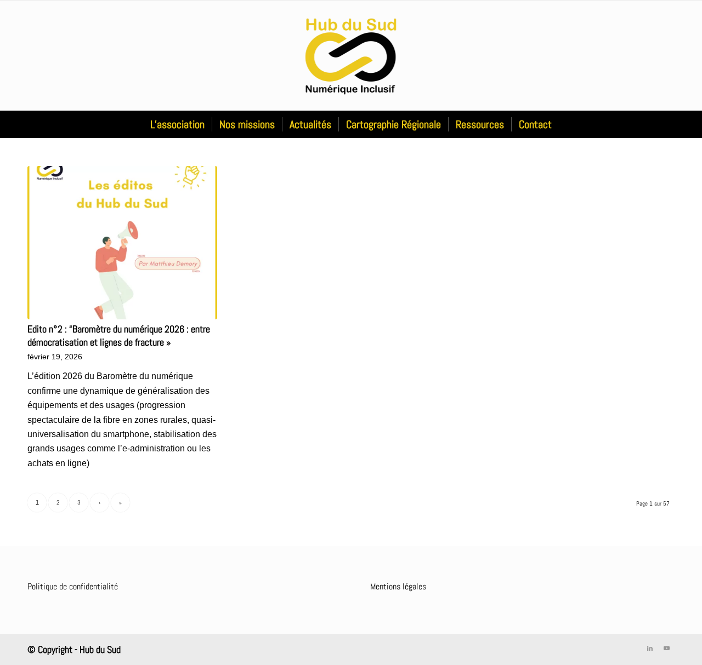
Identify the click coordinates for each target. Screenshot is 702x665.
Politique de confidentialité (72, 586)
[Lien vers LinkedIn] (650, 648)
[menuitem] (177, 124)
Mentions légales (398, 586)
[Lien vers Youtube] (666, 648)
